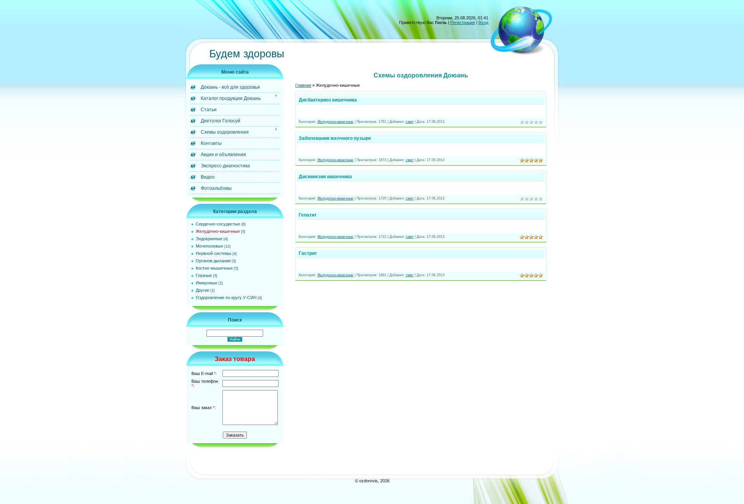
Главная (303, 85)
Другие (202, 290)
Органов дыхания (213, 260)
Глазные (204, 275)
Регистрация (462, 22)
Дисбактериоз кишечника (328, 100)
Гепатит (308, 215)
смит (409, 122)
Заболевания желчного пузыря (335, 138)
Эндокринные (209, 238)
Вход (483, 22)
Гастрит (308, 253)
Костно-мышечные (214, 268)
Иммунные (206, 282)
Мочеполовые (209, 246)
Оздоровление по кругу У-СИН (226, 297)
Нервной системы (213, 253)
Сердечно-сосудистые (218, 224)
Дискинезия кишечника (325, 176)
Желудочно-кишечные (218, 231)
